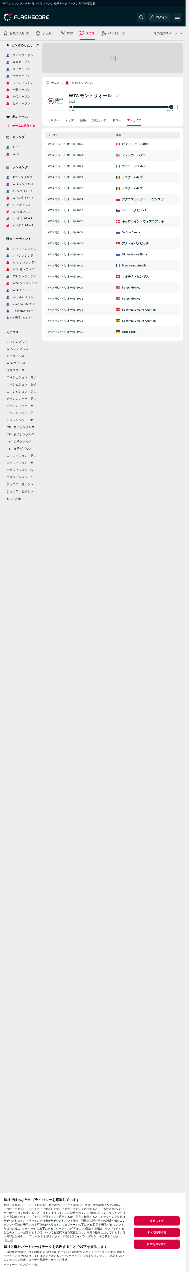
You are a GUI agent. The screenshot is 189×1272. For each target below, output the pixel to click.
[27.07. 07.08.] (124, 107)
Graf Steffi (129, 332)
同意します (157, 1221)
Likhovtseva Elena (134, 254)
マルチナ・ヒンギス (135, 276)
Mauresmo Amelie (134, 265)
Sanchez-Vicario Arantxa (139, 310)
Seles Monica (131, 287)
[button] (177, 107)
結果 (83, 120)
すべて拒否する (157, 1232)
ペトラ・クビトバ (134, 210)
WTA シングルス (82, 82)
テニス (55, 82)
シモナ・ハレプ (132, 177)
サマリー (53, 120)
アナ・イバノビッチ (135, 243)
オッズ (69, 120)
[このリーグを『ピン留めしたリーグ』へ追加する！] (117, 95)
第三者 (9, 1240)
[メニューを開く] (177, 17)
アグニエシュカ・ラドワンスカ (143, 199)
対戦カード (99, 120)
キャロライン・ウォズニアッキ (143, 221)
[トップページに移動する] (35, 17)
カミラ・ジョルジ (134, 166)
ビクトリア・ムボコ (135, 144)
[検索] (141, 17)
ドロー (116, 120)
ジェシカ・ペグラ (134, 155)
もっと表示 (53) (16, 317)
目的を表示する (157, 1244)
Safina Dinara (131, 232)
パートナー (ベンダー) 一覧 (21, 1264)
